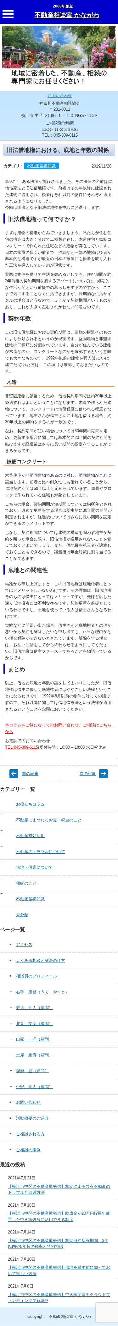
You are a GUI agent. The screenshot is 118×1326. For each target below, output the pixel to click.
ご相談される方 (30, 1134)
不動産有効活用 (30, 835)
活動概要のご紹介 (32, 1118)
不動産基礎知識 (41, 165)
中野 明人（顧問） (34, 1086)
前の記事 (30, 773)
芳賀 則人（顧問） (34, 1007)
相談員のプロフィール (36, 976)
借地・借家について (34, 867)
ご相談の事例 (28, 1150)
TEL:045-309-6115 (21, 747)
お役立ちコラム (30, 804)
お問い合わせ (60, 95)
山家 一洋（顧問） (34, 1039)
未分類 (22, 914)
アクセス (24, 944)
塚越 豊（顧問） (32, 1070)
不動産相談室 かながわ (67, 15)
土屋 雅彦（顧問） (34, 1055)
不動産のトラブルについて (40, 851)
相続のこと (26, 883)
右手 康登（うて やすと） (42, 992)
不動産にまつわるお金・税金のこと (48, 820)
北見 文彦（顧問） (34, 1023)
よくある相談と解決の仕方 (40, 960)
